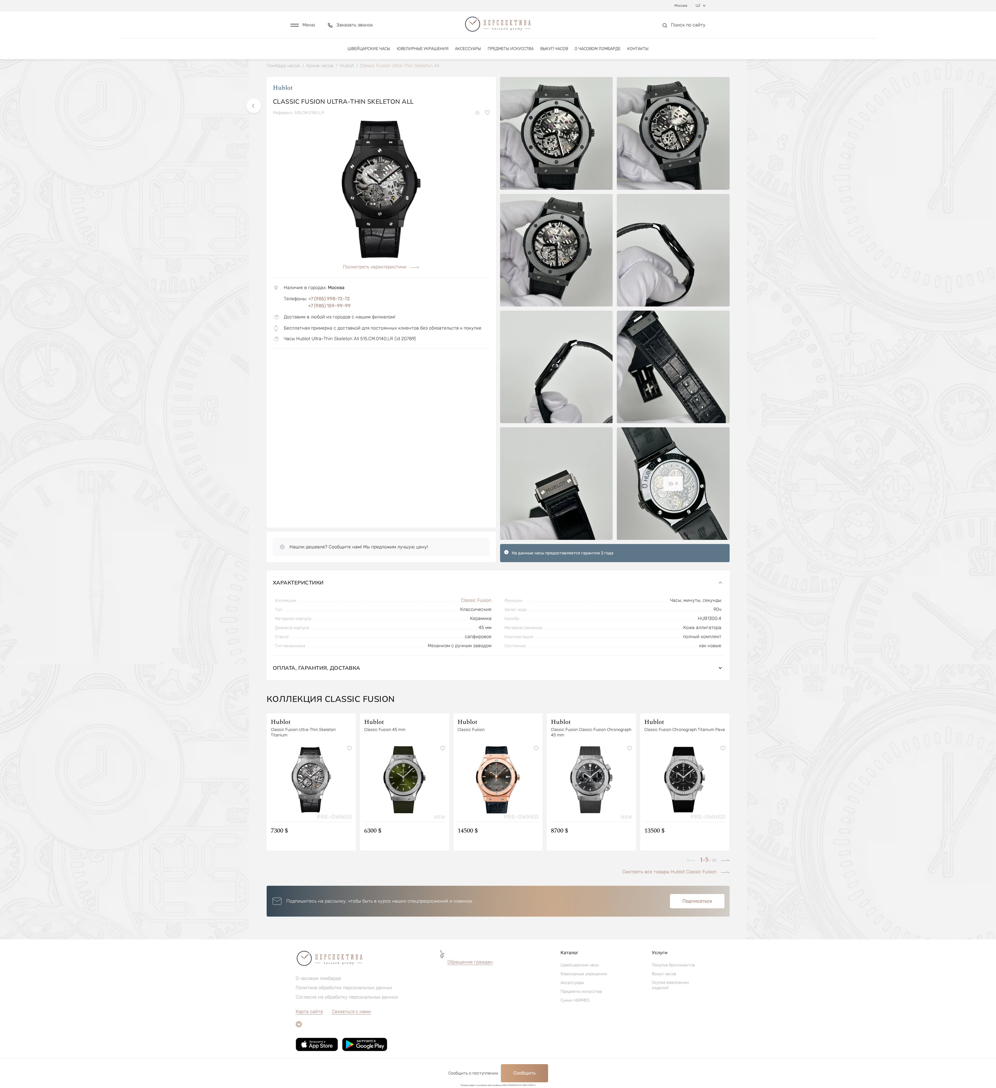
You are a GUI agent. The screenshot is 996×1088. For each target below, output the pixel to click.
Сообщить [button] (524, 1073)
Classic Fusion (476, 600)
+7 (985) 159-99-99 (329, 306)
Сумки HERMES (575, 1000)
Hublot (283, 88)
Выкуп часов (554, 48)
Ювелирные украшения (422, 48)
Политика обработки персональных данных (344, 988)
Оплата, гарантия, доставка (316, 668)
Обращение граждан (470, 962)
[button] (302, 25)
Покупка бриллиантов (673, 965)
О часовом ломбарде (597, 48)
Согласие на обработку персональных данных (347, 997)
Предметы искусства (511, 48)
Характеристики (298, 582)
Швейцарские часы (369, 48)
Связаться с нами (351, 1011)
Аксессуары (468, 48)
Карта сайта (309, 1011)
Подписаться (697, 901)
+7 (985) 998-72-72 (329, 299)
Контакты (637, 48)
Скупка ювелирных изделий (670, 985)
